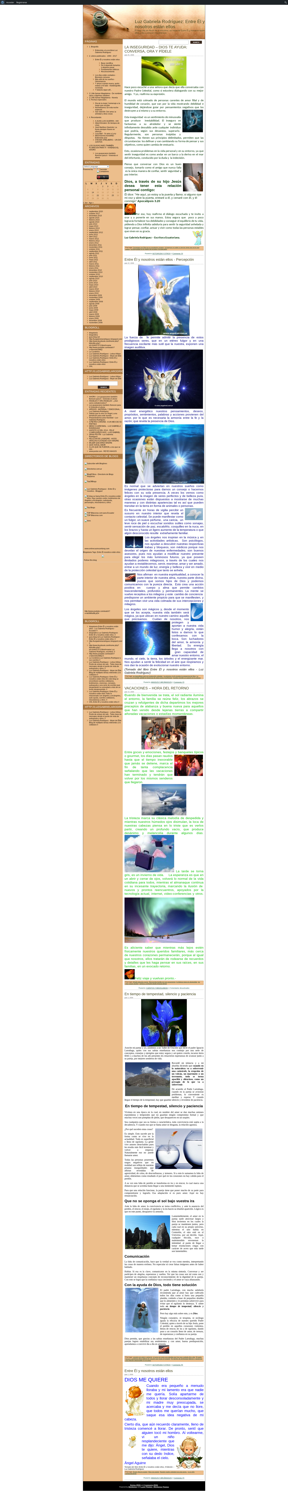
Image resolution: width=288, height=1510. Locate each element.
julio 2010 (93, 281)
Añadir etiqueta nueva (140, 982)
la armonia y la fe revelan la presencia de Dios (180, 676)
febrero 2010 (94, 291)
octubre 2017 (94, 214)
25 (113, 195)
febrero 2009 (94, 316)
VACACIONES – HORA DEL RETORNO (156, 688)
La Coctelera (94, 352)
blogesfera (93, 335)
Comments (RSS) (151, 1485)
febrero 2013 (94, 228)
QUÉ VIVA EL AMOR (97, 445)
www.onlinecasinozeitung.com (97, 549)
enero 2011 (93, 268)
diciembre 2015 (95, 216)
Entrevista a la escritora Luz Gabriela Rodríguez (106, 51)
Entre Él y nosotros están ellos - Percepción (159, 259)
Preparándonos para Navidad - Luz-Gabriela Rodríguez (103, 419)
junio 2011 (93, 258)
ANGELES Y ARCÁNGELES (161, 682)
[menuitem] (2, 2)
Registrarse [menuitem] (21, 2)
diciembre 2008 (95, 320)
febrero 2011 (94, 266)
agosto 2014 (94, 222)
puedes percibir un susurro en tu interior (187, 678)
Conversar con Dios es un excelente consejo (148, 247)
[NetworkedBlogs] (103, 557)
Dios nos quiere (153, 1472)
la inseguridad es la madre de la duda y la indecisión (149, 249)
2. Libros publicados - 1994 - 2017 (103, 56)
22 (98, 195)
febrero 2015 (94, 220)
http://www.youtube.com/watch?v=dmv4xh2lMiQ (102, 348)
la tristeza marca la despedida (186, 982)
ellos (118, 552)
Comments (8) (177, 1365)
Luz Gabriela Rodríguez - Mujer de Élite (105, 356)
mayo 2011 (93, 260)
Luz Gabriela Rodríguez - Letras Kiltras (105, 354)
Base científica (107, 63)
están (113, 552)
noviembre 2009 (95, 297)
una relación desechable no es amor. (138, 1360)
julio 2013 (93, 224)
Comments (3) (177, 253)
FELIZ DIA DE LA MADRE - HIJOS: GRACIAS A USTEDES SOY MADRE (104, 440)
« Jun (85, 203)
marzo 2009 (94, 314)
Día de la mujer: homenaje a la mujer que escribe (107, 104)
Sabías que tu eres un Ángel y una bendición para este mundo (103, 414)
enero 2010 (94, 293)
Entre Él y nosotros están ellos (107, 60)
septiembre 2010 (96, 276)
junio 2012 (93, 234)
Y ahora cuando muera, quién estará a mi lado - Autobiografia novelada (107, 86)
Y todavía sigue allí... (103, 90)
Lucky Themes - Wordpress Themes (155, 1487)
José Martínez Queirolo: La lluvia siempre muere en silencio (106, 129)
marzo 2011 (94, 264)
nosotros (107, 552)
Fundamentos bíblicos (110, 69)
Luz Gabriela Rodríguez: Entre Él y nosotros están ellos (170, 24)
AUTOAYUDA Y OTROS (161, 253)
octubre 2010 (94, 274)
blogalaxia (93, 333)
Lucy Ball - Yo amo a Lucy (105, 134)
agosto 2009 (94, 304)
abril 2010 (93, 287)
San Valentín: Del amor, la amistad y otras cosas (105, 113)
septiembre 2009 (96, 302)
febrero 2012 (94, 241)
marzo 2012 (94, 239)
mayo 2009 (93, 310)
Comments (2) (179, 682)
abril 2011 (93, 262)
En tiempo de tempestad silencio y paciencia (186, 1359)
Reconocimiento (107, 72)
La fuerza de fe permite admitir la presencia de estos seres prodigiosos (161, 677)
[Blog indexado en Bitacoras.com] (99, 513)
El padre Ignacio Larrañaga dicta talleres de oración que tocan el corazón (163, 1358)
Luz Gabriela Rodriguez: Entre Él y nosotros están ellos (103, 359)
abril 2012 (93, 237)
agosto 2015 (94, 218)
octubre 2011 (94, 249)
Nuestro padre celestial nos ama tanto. (173, 1472)
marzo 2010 (94, 289)
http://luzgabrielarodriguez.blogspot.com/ (105, 339)
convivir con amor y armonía (142, 1357)
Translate (103, 169)
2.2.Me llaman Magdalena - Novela (103, 98)
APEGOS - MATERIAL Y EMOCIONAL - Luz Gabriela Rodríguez (105, 410)
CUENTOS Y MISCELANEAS (157, 988)
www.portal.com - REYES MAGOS (103, 451)
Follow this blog (90, 560)
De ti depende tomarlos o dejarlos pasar (110, 66)
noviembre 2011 (95, 247)
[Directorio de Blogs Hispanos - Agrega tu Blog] (103, 476)
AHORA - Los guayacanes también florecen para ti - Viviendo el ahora (103, 398)
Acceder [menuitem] (10, 2)
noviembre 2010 (95, 272)
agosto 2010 (94, 279)
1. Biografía (93, 47)
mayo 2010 (93, 285)
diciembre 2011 (95, 245)
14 (93, 192)
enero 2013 (94, 230)
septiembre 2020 (96, 211)
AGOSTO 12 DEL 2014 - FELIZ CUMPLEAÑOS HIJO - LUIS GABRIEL (104, 431)
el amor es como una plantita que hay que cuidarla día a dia (174, 1357)
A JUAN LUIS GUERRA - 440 (107, 121)
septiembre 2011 (96, 251)
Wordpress (132, 1487)
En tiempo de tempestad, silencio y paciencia (160, 994)
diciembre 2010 (95, 270)
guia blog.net (94, 337)
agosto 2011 (94, 253)
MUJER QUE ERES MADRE (100, 443)
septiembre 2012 (96, 232)
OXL (91, 366)
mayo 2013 (93, 226)
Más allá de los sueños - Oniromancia (105, 80)
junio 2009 (93, 308)
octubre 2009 (94, 299)
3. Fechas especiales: (98, 100)
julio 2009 (93, 306)
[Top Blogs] (90, 508)
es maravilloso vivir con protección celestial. (148, 676)
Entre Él (100, 552)
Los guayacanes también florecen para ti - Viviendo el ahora (106, 155)
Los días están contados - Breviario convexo (105, 76)
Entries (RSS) (135, 1485)
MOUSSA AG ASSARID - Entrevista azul (105, 137)
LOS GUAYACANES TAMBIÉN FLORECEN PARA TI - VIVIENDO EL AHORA (104, 148)
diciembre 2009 (95, 295)
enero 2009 (94, 318)
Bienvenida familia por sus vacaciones (162, 982)
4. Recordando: (95, 117)
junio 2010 (93, 283)
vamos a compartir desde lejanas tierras (153, 983)
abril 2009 (93, 312)
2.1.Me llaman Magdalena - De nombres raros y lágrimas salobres (105, 94)
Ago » (91, 203)
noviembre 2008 (95, 323)
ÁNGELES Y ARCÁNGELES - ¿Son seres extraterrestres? (103, 402)
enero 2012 (94, 243)
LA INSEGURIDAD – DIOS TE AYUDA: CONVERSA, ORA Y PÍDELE (155, 49)
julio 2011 (93, 255)
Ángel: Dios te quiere (140, 1472)
